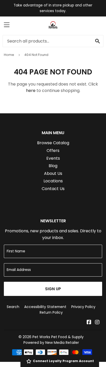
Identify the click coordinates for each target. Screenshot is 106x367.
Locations (53, 181)
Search (13, 306)
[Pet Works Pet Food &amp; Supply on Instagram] (97, 323)
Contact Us (53, 189)
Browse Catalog (53, 143)
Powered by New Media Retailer (51, 342)
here (31, 90)
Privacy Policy (83, 306)
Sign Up (53, 289)
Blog (53, 166)
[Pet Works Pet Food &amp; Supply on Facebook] (89, 323)
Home (9, 54)
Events (53, 158)
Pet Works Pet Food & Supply (58, 336)
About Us (53, 173)
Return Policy (51, 312)
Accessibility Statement (45, 306)
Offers (53, 150)
